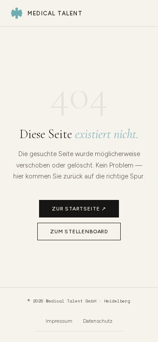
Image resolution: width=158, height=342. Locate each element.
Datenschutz (97, 321)
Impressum (59, 321)
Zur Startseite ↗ (79, 209)
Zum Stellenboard (79, 231)
